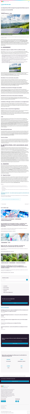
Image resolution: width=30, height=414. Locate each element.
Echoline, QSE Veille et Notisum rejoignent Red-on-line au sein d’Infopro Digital (14, 319)
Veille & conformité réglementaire (8, 292)
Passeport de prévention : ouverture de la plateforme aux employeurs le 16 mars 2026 (14, 327)
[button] (28, 412)
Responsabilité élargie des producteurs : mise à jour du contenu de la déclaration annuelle (14, 315)
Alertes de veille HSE (6, 289)
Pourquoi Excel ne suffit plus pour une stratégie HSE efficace (11, 323)
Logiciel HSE (5, 290)
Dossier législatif (4, 188)
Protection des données (4, 405)
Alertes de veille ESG (6, 287)
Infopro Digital (9, 411)
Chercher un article (5, 277)
